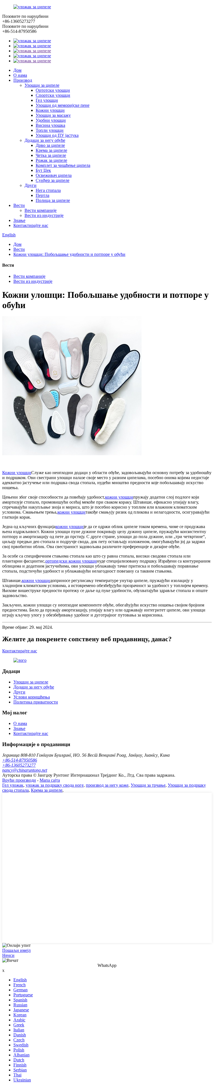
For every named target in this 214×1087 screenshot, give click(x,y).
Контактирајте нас (30, 225)
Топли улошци (50, 130)
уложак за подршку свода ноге (55, 785)
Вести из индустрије (44, 215)
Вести (19, 205)
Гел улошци (47, 100)
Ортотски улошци (53, 90)
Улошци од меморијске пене (62, 105)
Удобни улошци (51, 120)
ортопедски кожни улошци (71, 561)
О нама (20, 75)
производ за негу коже (107, 785)
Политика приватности (35, 702)
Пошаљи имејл (16, 950)
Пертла (42, 195)
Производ (22, 80)
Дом (17, 70)
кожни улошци (119, 497)
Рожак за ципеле (51, 160)
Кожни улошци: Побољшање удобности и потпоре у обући (69, 254)
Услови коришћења (31, 697)
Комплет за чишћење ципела (63, 165)
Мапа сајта (50, 780)
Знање (19, 220)
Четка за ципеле (51, 155)
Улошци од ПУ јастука (57, 135)
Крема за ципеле (51, 150)
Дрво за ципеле (50, 145)
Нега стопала (48, 190)
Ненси (8, 955)
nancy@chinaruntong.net (24, 770)
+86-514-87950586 (19, 760)
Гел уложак (12, 785)
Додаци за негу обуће (45, 140)
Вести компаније (41, 210)
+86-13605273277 (19, 765)
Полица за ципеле (53, 200)
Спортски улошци (53, 95)
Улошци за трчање (148, 785)
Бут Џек (43, 170)
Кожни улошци (50, 110)
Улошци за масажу (53, 115)
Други (31, 185)
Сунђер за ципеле (52, 180)
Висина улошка (50, 125)
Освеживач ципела (54, 175)
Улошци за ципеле (42, 85)
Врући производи (19, 780)
